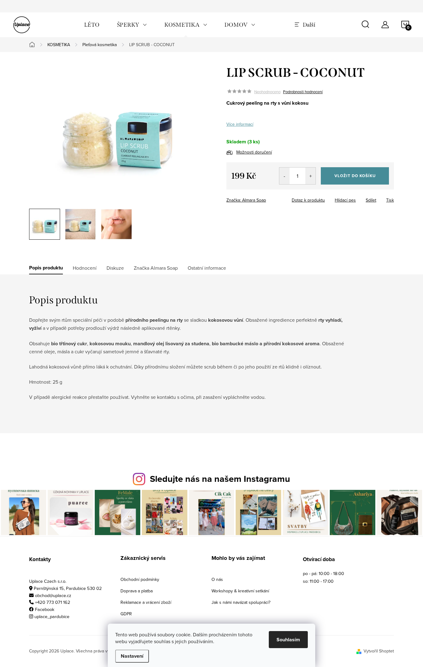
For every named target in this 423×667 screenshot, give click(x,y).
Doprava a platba (136, 591)
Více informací (239, 124)
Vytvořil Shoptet (379, 651)
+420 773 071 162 (52, 602)
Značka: (246, 200)
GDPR (126, 614)
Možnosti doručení (254, 152)
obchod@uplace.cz (53, 595)
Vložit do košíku (355, 176)
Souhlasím (288, 639)
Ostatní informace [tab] (207, 267)
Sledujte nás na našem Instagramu (220, 478)
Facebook (45, 609)
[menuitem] (92, 24)
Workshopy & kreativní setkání (240, 591)
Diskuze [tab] (115, 267)
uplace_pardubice (51, 616)
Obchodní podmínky (139, 579)
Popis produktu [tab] (46, 267)
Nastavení (132, 656)
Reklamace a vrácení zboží (145, 602)
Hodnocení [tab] (85, 267)
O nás (217, 579)
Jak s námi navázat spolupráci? (241, 602)
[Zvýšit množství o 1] (310, 176)
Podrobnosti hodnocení (303, 91)
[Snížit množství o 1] (284, 176)
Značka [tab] (156, 267)
